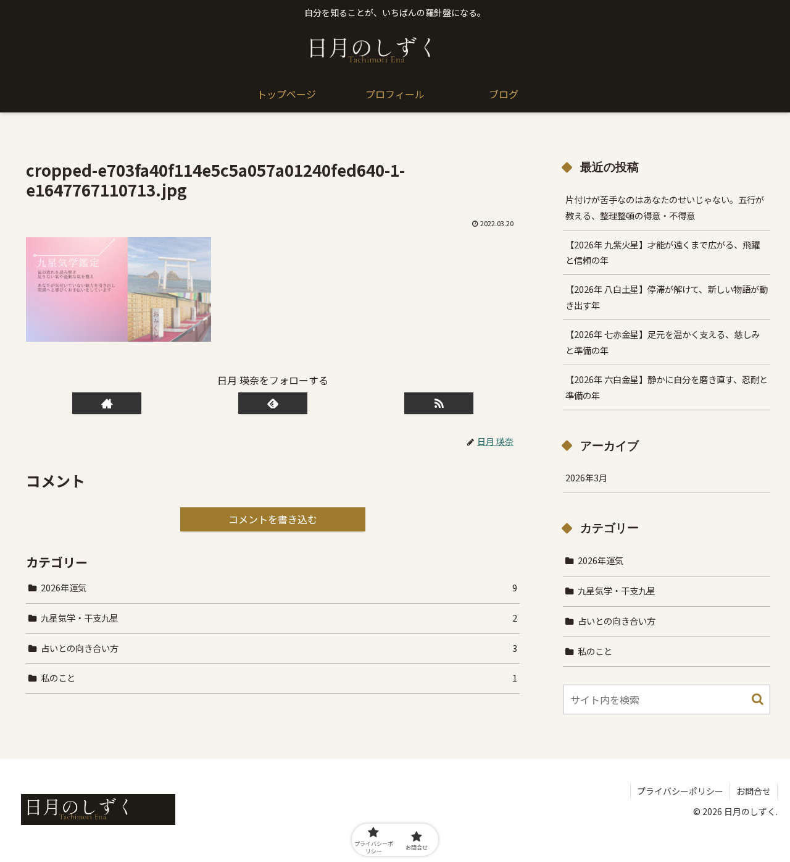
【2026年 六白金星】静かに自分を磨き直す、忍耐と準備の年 (666, 387)
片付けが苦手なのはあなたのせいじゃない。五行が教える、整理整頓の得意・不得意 (664, 207)
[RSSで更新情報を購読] (438, 403)
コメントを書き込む (272, 519)
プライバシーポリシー (680, 791)
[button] (757, 699)
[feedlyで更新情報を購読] (272, 403)
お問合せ (753, 791)
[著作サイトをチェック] (106, 403)
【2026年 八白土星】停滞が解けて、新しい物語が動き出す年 (666, 296)
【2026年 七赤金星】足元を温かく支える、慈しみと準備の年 (662, 342)
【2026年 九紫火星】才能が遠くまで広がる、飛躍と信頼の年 (662, 252)
